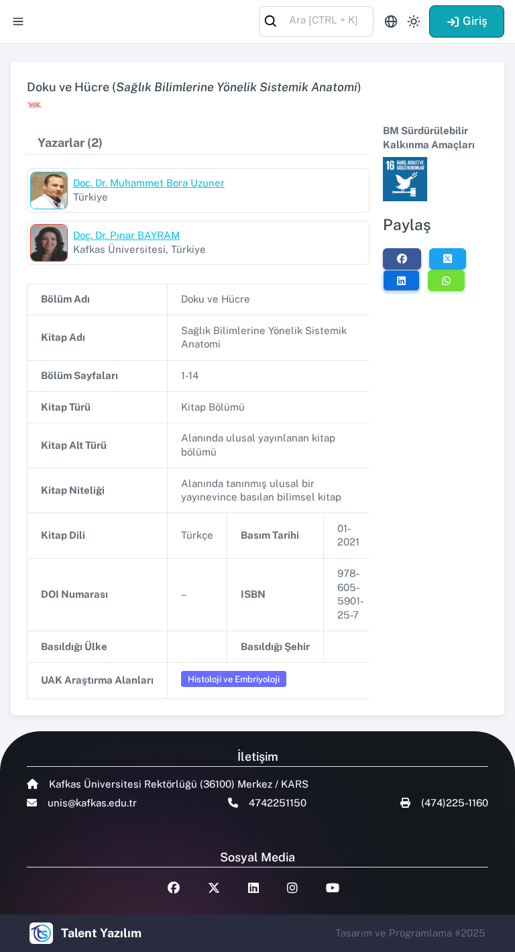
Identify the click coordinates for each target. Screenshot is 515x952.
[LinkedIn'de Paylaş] (401, 280)
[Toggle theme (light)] (413, 21)
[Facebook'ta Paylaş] (402, 259)
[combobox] (316, 20)
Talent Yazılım (101, 933)
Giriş (475, 21)
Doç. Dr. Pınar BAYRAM (126, 235)
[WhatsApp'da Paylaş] (446, 280)
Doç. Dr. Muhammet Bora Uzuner (149, 183)
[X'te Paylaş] (447, 259)
